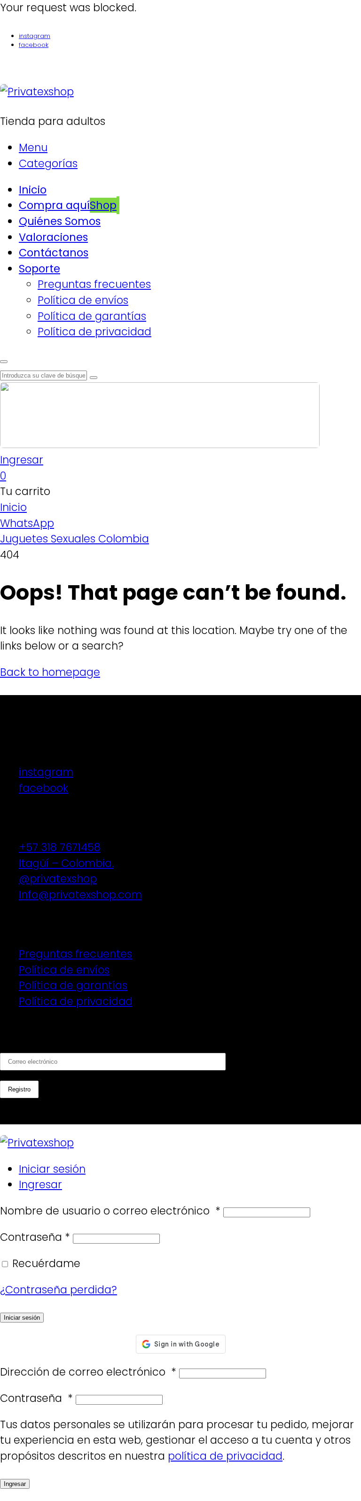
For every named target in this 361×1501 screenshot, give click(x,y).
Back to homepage (50, 672)
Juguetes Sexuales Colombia (74, 538)
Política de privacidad (76, 1001)
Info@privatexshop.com (80, 894)
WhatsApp (27, 523)
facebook (33, 44)
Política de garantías (73, 985)
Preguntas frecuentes (75, 953)
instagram (34, 35)
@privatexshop (58, 878)
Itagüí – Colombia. (66, 863)
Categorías (48, 163)
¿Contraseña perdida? (58, 1289)
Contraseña (35, 1237)
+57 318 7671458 (60, 847)
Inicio (13, 507)
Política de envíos (64, 969)
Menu (33, 147)
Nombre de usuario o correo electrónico (110, 1210)
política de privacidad (225, 1455)
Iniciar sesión (52, 1168)
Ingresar (40, 1184)
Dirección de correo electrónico (88, 1371)
